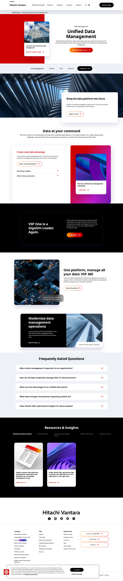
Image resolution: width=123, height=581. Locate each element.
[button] (85, 5)
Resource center (68, 534)
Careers (16, 540)
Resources (71, 68)
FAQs (61, 68)
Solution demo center (69, 549)
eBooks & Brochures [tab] (87, 434)
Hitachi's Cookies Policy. (31, 574)
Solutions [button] (60, 5)
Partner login (67, 546)
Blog (65, 543)
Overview (51, 68)
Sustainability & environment (22, 537)
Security (41, 552)
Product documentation (45, 540)
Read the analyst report (33, 52)
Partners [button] (78, 5)
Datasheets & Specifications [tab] (22, 434)
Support (41, 534)
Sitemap (106, 575)
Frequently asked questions (46, 543)
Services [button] (69, 5)
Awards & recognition (20, 557)
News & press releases (20, 543)
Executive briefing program (21, 554)
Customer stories (68, 537)
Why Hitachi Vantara (38, 5)
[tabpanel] (61, 465)
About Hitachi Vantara (20, 534)
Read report (73, 235)
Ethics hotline (42, 546)
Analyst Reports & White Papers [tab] (62, 435)
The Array (66, 540)
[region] (53, 571)
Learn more (82, 190)
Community (42, 537)
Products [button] (50, 5)
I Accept (77, 570)
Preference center (19, 552)
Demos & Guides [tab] (43, 434)
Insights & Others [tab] (105, 434)
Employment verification (45, 549)
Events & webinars (19, 546)
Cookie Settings (76, 574)
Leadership (17, 549)
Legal (101, 575)
